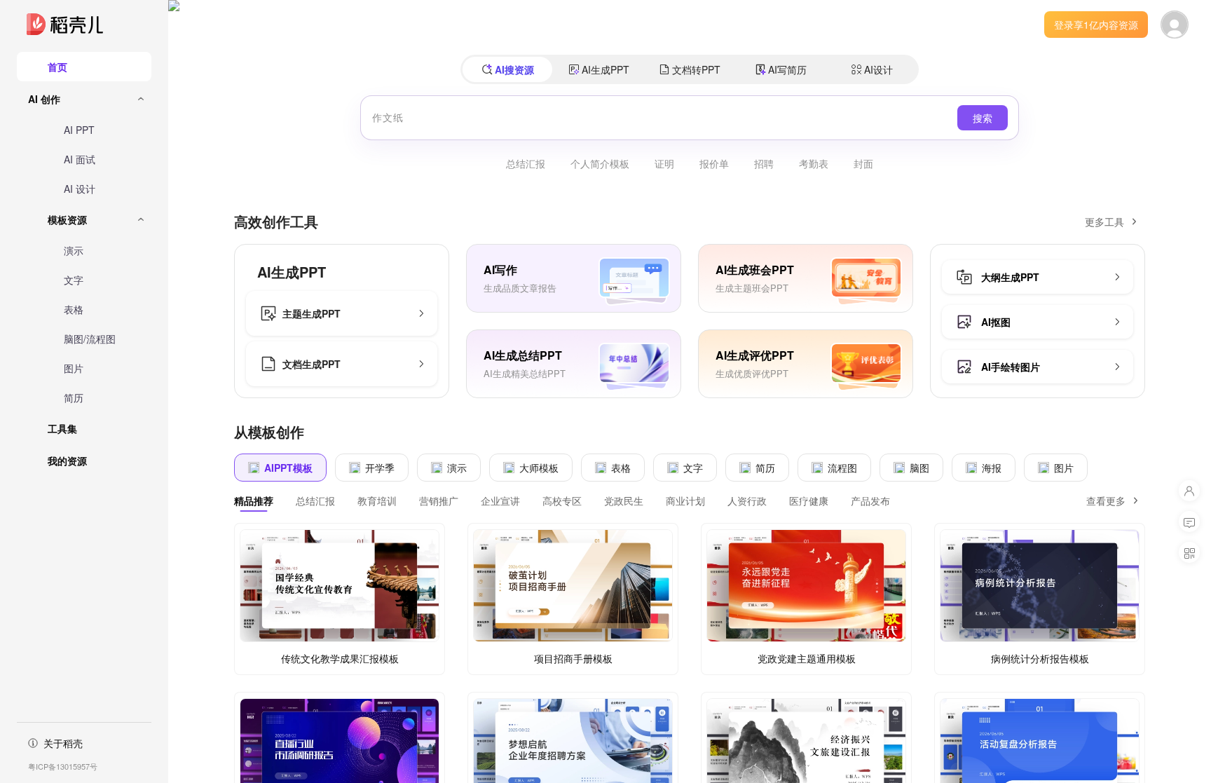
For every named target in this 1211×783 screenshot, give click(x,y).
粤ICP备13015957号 (62, 766)
